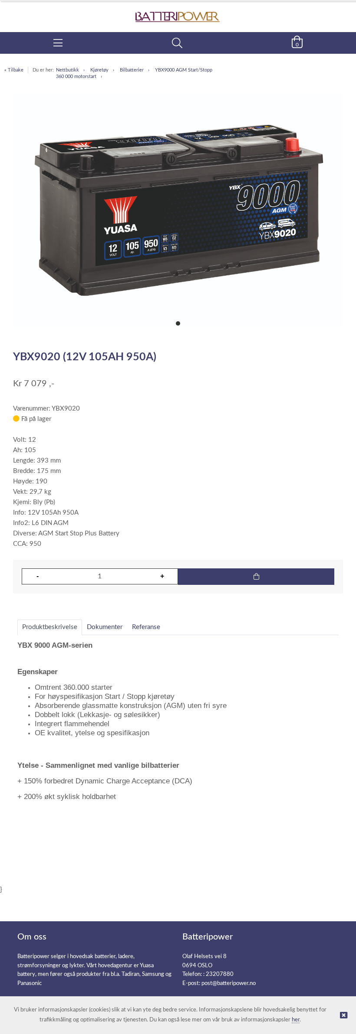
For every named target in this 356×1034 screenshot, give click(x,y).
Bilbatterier (132, 70)
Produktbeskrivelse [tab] (49, 627)
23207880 (220, 974)
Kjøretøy (99, 70)
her (296, 1020)
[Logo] (178, 12)
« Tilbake (13, 70)
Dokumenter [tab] (104, 627)
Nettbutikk (67, 70)
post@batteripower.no (228, 983)
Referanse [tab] (146, 627)
